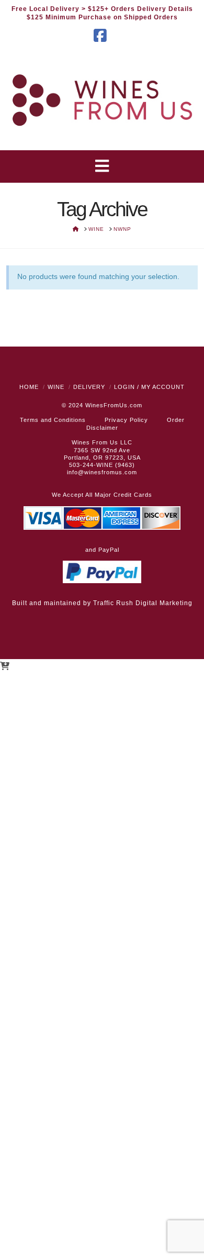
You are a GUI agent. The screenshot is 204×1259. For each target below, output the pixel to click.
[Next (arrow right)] (185, 630)
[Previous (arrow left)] (18, 630)
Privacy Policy (126, 420)
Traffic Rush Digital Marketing (142, 603)
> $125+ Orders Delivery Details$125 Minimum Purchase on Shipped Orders (110, 13)
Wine (56, 387)
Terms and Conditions (53, 420)
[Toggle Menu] (102, 166)
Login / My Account (149, 387)
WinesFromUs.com (113, 405)
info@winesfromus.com (102, 472)
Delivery (89, 387)
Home (29, 387)
